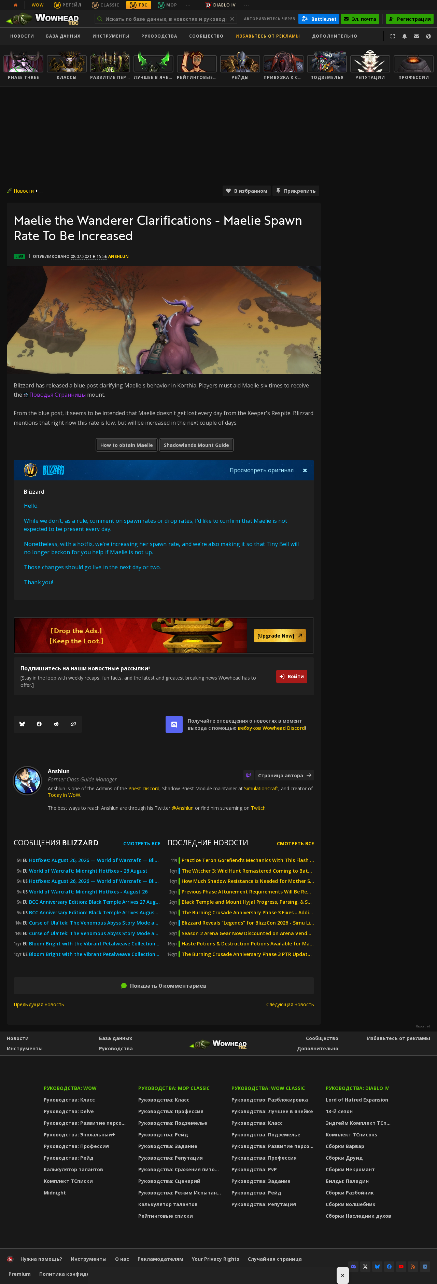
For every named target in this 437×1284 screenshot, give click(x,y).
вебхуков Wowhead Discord (271, 728)
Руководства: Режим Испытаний (180, 1192)
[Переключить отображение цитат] (305, 470)
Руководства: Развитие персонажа (86, 1123)
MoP (171, 5)
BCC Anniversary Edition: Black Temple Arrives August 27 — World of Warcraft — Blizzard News (94, 913)
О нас (122, 1259)
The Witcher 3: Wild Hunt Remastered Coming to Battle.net (248, 871)
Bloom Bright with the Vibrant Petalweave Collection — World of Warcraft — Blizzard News (94, 944)
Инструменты (25, 1048)
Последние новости (207, 842)
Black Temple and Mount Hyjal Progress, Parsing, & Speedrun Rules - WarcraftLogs (248, 902)
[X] (365, 1266)
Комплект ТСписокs (351, 1134)
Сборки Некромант (350, 1169)
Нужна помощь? (41, 1259)
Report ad (423, 1026)
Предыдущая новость (39, 1004)
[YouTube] (401, 1266)
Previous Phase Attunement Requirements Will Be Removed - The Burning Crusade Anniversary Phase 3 (248, 892)
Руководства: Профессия (76, 1146)
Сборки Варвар (345, 1146)
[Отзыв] (416, 36)
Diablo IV (224, 5)
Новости (22, 36)
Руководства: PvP (254, 1169)
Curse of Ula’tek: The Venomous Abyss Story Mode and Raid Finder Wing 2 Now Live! (94, 933)
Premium (20, 1274)
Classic (109, 5)
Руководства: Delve (69, 1111)
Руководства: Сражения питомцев (180, 1169)
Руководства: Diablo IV (357, 1088)
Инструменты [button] (111, 36)
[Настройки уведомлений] (404, 36)
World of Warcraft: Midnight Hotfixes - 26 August (88, 871)
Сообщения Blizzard (56, 842)
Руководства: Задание (167, 1146)
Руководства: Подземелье (172, 1123)
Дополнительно (317, 1048)
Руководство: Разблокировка (269, 1099)
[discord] (174, 724)
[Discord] (353, 1266)
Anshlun (118, 256)
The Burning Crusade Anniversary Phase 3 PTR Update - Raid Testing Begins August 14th (248, 954)
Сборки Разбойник (350, 1192)
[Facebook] (39, 724)
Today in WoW (64, 795)
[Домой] (45, 18)
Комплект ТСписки (68, 1181)
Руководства (159, 36)
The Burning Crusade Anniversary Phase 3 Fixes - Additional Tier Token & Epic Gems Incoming (248, 913)
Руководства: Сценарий (169, 1181)
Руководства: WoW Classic (268, 1088)
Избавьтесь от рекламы (268, 36)
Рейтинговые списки (165, 1216)
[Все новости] (15, 5)
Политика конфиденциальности (81, 1274)
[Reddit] (56, 724)
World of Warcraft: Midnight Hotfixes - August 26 (88, 892)
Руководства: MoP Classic (174, 1088)
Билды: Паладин (347, 1181)
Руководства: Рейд (69, 1158)
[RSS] (413, 1266)
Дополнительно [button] (334, 36)
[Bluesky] (22, 724)
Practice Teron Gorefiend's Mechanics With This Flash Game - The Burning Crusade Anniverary (248, 860)
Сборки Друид (344, 1158)
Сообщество (206, 36)
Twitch (258, 808)
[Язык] (428, 36)
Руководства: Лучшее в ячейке (272, 1111)
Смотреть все (141, 843)
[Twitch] (248, 775)
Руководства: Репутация (170, 1158)
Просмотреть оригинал (262, 470)
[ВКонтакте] (425, 1266)
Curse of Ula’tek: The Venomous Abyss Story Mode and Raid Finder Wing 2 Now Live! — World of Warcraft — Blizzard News (94, 923)
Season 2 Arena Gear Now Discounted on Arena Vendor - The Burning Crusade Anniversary (248, 933)
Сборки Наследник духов (358, 1216)
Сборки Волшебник (351, 1204)
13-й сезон (339, 1111)
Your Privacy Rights (215, 1259)
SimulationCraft (261, 788)
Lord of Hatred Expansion (357, 1099)
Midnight (55, 1192)
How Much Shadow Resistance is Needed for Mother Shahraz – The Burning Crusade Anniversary (248, 881)
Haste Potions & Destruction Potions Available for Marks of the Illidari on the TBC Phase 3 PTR (248, 944)
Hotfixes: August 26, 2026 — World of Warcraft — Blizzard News (94, 860)
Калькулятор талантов (73, 1169)
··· (188, 5)
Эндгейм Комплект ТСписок (360, 1123)
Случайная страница (275, 1259)
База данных (63, 36)
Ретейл (72, 5)
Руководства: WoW (70, 1088)
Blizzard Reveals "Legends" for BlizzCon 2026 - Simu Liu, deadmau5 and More (248, 923)
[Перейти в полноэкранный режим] (392, 36)
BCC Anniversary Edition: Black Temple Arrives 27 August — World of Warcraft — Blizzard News (94, 902)
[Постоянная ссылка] (73, 724)
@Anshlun (183, 808)
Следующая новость (290, 1004)
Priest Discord (143, 788)
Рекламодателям (160, 1259)
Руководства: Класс (69, 1099)
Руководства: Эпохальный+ (79, 1134)
